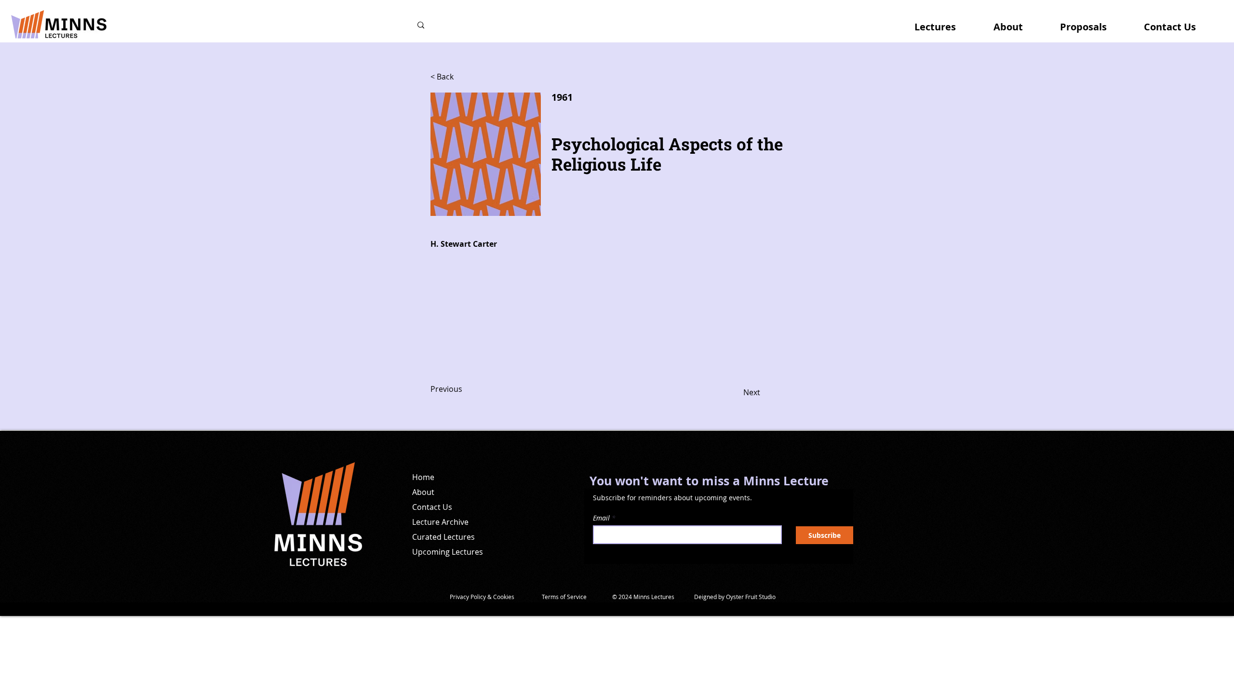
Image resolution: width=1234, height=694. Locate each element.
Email (601, 518)
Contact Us (432, 507)
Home (423, 477)
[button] (945, 23)
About (423, 492)
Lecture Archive (440, 522)
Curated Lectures (443, 537)
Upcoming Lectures (447, 552)
